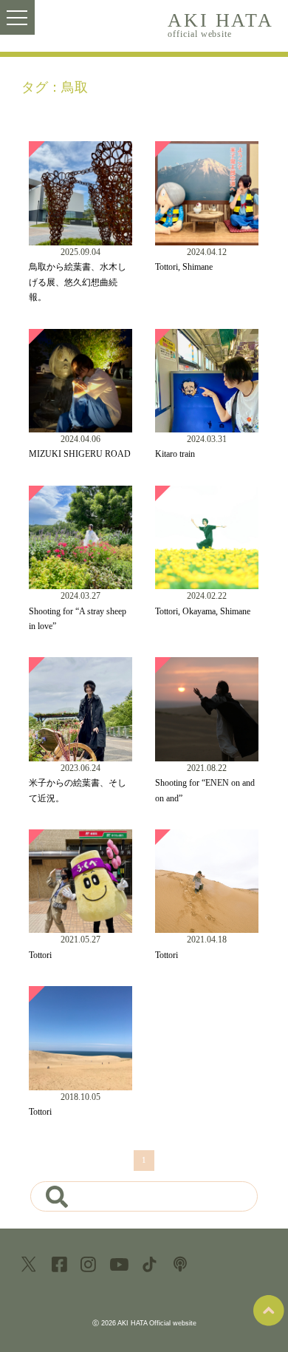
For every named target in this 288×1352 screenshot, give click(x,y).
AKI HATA (220, 24)
